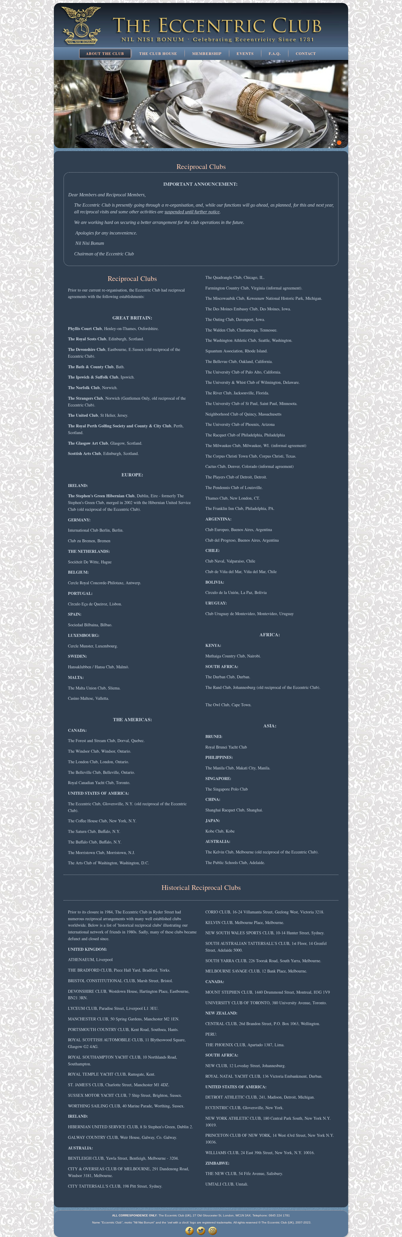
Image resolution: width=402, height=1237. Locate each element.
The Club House (158, 53)
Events (245, 53)
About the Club (105, 53)
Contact (306, 53)
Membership (207, 53)
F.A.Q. (275, 53)
